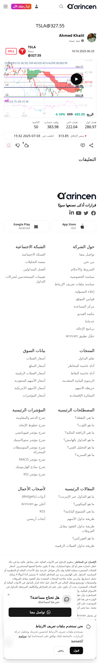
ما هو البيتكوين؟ (83, 504)
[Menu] (5, 6)
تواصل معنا (86, 254)
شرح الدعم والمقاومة (30, 417)
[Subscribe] (9, 145)
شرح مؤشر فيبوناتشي (30, 432)
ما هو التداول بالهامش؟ (78, 440)
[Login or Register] (36, 6)
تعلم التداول (86, 358)
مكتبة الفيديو (85, 313)
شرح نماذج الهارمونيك (30, 466)
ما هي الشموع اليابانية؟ (78, 511)
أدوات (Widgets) (33, 496)
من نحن (88, 261)
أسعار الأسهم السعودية (29, 380)
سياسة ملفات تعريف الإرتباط (74, 284)
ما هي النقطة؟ (84, 417)
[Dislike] (17, 145)
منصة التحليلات (35, 261)
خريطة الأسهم (84, 388)
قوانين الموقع (85, 299)
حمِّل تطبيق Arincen (80, 336)
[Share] (91, 145)
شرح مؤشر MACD (32, 459)
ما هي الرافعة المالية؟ (79, 432)
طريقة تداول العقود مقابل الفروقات (76, 528)
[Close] (8, 594)
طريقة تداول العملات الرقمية (74, 545)
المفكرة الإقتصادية (82, 395)
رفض (61, 650)
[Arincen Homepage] (81, 6)
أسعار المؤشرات (34, 395)
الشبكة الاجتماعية (33, 254)
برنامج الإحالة (85, 328)
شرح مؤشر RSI (34, 474)
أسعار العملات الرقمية (30, 373)
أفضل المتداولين (34, 269)
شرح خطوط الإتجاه (32, 425)
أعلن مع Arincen (33, 504)
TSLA (32, 47)
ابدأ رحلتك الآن (21, 6)
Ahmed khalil (71, 35)
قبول (76, 650)
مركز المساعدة (84, 306)
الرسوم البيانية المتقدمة (78, 380)
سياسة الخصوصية (82, 276)
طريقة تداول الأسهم (80, 518)
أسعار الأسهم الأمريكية (29, 388)
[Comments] (83, 145)
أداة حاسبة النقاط (82, 373)
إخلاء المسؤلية (84, 291)
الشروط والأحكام (82, 269)
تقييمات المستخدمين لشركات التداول (25, 278)
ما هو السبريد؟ (84, 454)
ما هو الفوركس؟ (83, 538)
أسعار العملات (35, 358)
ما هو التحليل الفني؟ (80, 447)
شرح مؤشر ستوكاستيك (29, 440)
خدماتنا (89, 321)
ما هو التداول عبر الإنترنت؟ (76, 496)
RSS (42, 511)
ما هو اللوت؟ (85, 425)
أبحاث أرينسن (36, 518)
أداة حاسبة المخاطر (81, 365)
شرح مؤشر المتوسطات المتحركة (29, 449)
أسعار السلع (37, 365)
